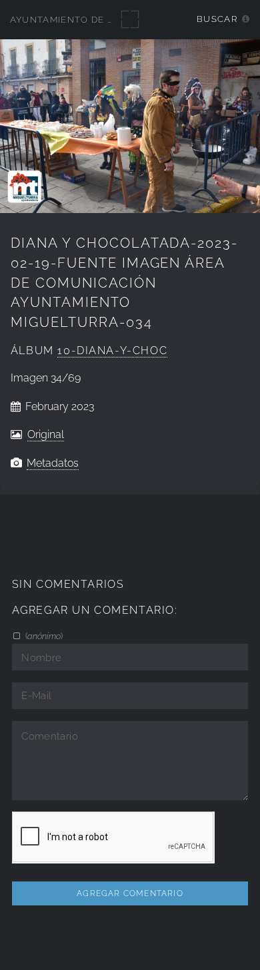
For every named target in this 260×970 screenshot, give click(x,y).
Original (45, 434)
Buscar (217, 19)
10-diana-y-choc (112, 350)
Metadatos (53, 463)
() (43, 635)
